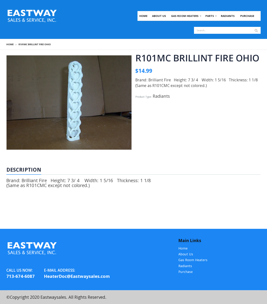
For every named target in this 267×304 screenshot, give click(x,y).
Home (10, 44)
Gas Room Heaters (192, 260)
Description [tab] (23, 169)
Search (256, 30)
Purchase (185, 271)
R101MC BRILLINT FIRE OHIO (197, 58)
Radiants (185, 266)
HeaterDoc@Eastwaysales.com (63, 276)
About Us (185, 254)
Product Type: (143, 96)
